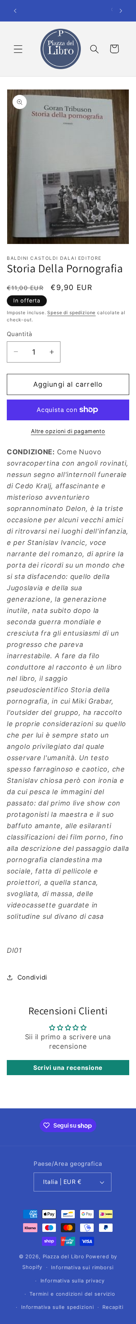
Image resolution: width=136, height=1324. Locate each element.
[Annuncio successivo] (121, 10)
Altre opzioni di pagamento (68, 431)
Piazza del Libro (63, 1256)
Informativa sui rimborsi (82, 1267)
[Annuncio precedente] (15, 10)
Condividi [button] (32, 977)
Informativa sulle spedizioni (57, 1307)
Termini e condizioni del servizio (72, 1294)
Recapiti (113, 1307)
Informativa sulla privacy (72, 1281)
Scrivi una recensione (68, 1067)
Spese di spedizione (71, 312)
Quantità (19, 334)
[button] (18, 49)
